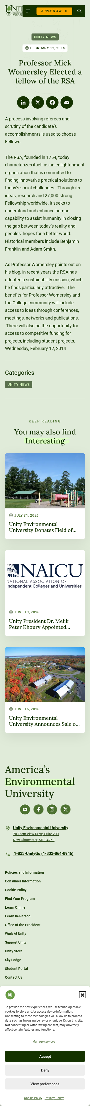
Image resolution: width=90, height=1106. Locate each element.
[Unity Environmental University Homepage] (16, 10)
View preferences (45, 1084)
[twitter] (65, 809)
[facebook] (39, 809)
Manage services (43, 1041)
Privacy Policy (54, 1098)
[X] (37, 102)
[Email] (67, 102)
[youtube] (25, 809)
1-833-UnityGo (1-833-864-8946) (43, 853)
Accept (45, 1056)
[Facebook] (52, 102)
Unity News (45, 36)
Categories (19, 372)
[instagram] (52, 809)
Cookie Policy (33, 1098)
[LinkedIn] (23, 102)
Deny (45, 1070)
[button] (82, 994)
